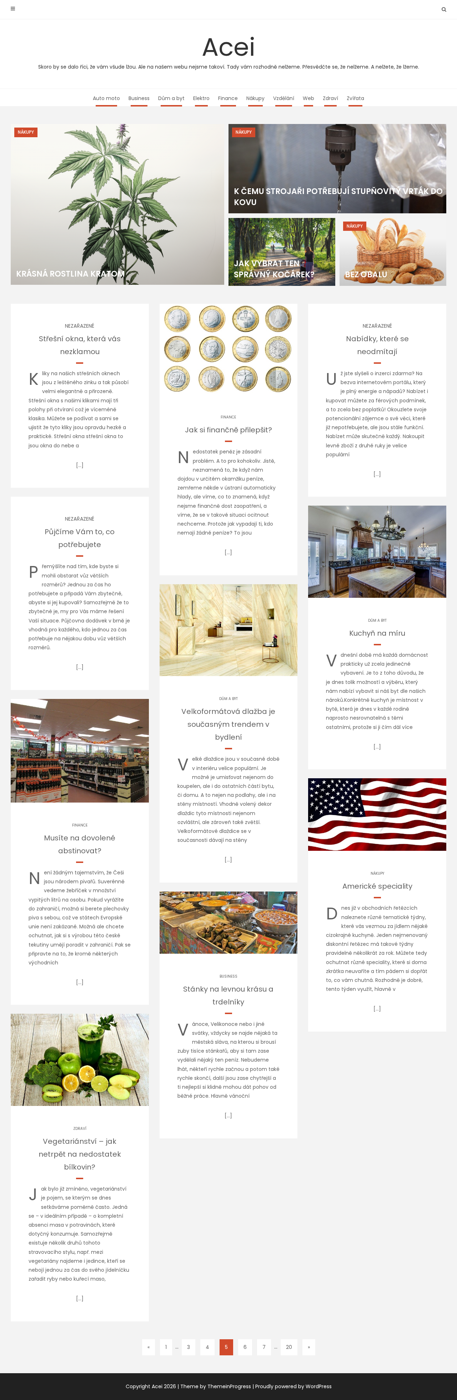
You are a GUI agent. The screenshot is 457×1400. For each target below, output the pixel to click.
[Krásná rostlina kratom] (117, 204)
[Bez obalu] (393, 252)
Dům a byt (171, 98)
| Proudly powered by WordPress (292, 1386)
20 (289, 1347)
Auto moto (106, 98)
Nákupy (255, 98)
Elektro (201, 98)
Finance (228, 98)
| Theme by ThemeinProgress (214, 1386)
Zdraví (330, 98)
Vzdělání (283, 98)
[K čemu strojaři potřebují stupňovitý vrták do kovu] (337, 168)
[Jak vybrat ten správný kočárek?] (281, 252)
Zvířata (355, 98)
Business (139, 98)
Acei (228, 49)
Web (308, 98)
